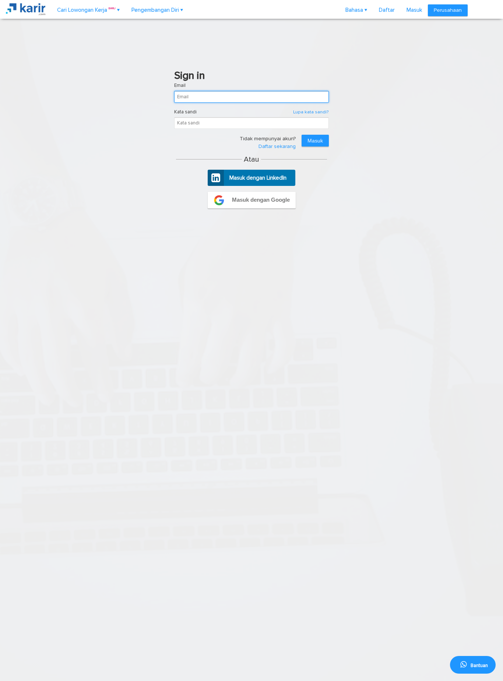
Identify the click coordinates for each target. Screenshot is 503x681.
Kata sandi (185, 112)
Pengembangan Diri (157, 10)
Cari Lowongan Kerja (88, 10)
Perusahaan (448, 10)
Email (180, 85)
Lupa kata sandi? (311, 112)
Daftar (387, 10)
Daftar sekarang (277, 146)
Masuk (414, 10)
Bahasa (356, 10)
